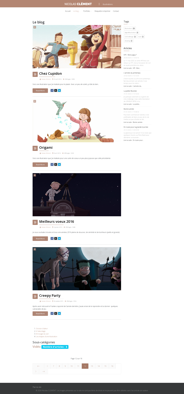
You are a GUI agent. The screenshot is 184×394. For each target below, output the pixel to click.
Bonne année (129, 109)
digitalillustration (131, 32)
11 (78, 366)
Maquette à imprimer (102, 11)
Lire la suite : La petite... (132, 104)
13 (92, 366)
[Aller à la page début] (38, 366)
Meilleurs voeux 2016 (56, 221)
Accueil (67, 11)
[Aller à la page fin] (43, 371)
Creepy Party (49, 295)
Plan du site (37, 387)
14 (99, 366)
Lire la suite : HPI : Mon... (132, 68)
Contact (116, 11)
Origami (45, 147)
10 (72, 366)
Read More (40, 90)
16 (112, 366)
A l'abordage (40, 331)
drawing (128, 41)
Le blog (76, 11)
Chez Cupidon (50, 73)
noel (140, 37)
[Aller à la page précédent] (47, 366)
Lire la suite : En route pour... (134, 140)
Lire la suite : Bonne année (133, 122)
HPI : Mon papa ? (130, 55)
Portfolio (86, 11)
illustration (129, 28)
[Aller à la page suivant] (36, 371)
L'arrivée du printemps (132, 73)
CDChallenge (130, 37)
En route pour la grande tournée (136, 127)
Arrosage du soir (42, 334)
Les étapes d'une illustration (46, 336)
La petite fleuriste (130, 91)
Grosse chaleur (42, 328)
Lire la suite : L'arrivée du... (133, 86)
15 (105, 366)
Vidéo (37, 346)
